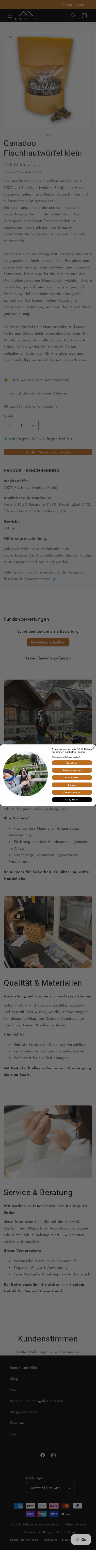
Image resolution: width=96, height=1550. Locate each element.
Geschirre (72, 763)
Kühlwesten (72, 777)
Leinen (72, 785)
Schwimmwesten (72, 770)
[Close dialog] (93, 747)
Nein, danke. (72, 799)
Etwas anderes (72, 792)
